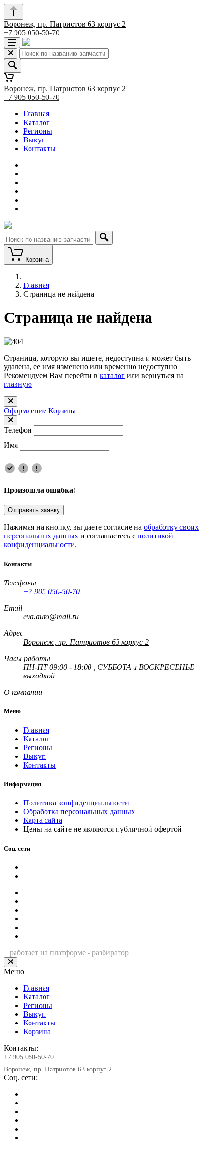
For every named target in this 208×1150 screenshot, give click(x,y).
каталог (112, 375)
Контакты (39, 148)
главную (18, 384)
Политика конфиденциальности (76, 803)
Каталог (36, 122)
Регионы (37, 131)
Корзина (62, 411)
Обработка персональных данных (79, 811)
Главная (36, 114)
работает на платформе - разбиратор (69, 952)
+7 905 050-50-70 (31, 33)
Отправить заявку (34, 510)
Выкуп (34, 140)
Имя (11, 445)
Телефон (18, 430)
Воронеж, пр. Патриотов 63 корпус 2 (65, 24)
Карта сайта (42, 820)
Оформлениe (25, 411)
